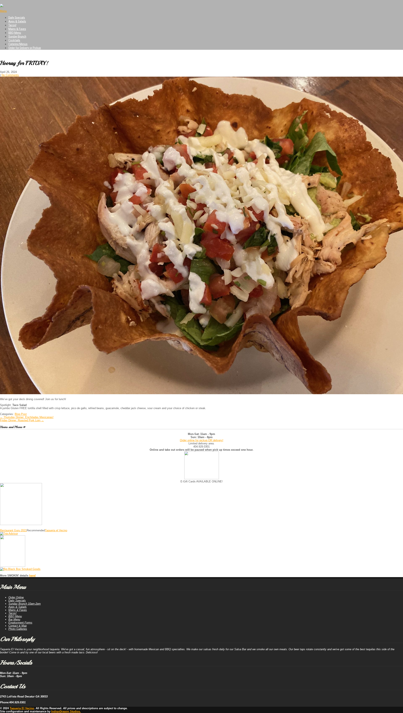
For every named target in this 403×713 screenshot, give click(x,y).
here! (32, 575)
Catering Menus (17, 44)
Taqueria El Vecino (22, 708)
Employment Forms (20, 622)
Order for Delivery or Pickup (24, 48)
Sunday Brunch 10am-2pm (24, 603)
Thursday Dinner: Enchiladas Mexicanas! (27, 417)
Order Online (16, 597)
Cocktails (14, 40)
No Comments (10, 75)
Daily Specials (16, 18)
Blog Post (21, 414)
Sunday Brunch (17, 36)
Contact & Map (17, 625)
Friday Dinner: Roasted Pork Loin (22, 420)
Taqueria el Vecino (56, 530)
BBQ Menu (14, 33)
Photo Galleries (17, 628)
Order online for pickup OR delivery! (201, 440)
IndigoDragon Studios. (66, 711)
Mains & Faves (17, 29)
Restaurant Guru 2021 (13, 530)
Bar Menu (14, 619)
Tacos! (12, 25)
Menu (3, 11)
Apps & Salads (17, 21)
